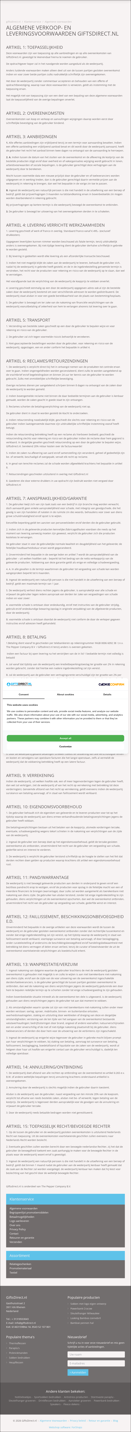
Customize (65, 746)
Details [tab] (107, 694)
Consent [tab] (24, 694)
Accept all (65, 738)
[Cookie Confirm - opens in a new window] (111, 684)
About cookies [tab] (65, 694)
